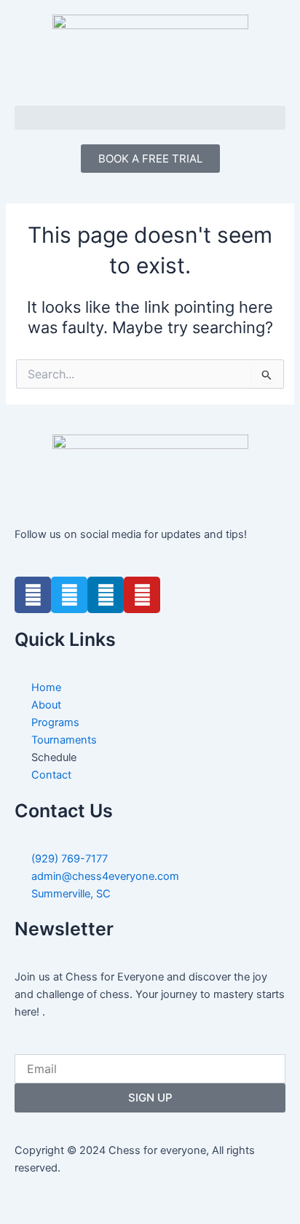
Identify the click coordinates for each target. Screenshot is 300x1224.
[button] (150, 118)
